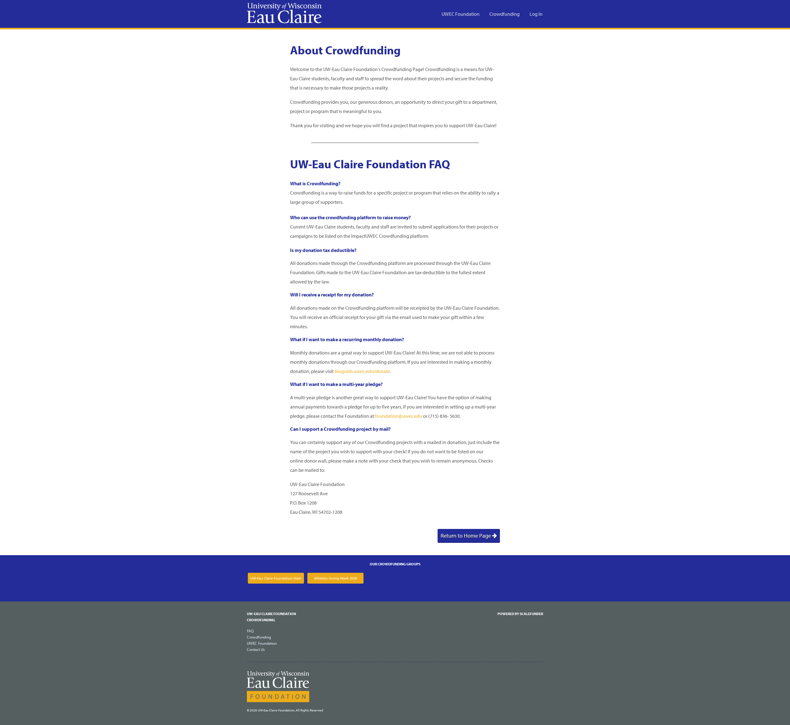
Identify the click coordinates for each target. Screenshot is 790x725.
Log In (536, 14)
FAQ (250, 630)
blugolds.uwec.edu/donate (362, 371)
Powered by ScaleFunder (520, 613)
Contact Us (256, 649)
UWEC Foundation (461, 14)
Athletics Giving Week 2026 (335, 578)
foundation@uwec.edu (398, 416)
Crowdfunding (504, 14)
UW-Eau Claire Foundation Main (275, 578)
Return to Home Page (466, 535)
